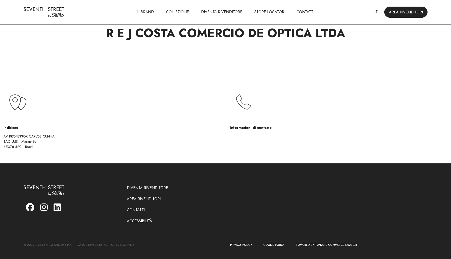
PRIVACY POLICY (241, 245)
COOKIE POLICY (274, 245)
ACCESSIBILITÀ (139, 221)
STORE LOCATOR (269, 12)
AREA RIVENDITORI (406, 12)
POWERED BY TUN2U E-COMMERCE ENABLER (326, 245)
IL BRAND (145, 12)
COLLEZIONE (177, 12)
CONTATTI (305, 12)
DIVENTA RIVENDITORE (221, 12)
